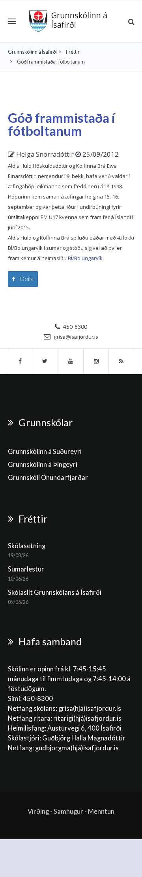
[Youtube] (71, 361)
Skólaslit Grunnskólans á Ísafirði (54, 592)
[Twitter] (45, 361)
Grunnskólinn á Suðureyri (45, 451)
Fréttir (73, 52)
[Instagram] (96, 361)
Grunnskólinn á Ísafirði (32, 52)
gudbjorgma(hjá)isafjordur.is (77, 748)
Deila (26, 278)
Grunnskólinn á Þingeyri (42, 464)
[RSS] (121, 361)
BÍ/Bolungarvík (85, 258)
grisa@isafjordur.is (76, 336)
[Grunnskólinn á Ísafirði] (68, 21)
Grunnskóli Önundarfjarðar (48, 478)
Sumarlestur (26, 569)
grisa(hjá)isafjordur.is (89, 708)
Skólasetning (26, 546)
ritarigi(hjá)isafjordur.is (87, 718)
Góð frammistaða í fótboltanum (61, 124)
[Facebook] (20, 361)
